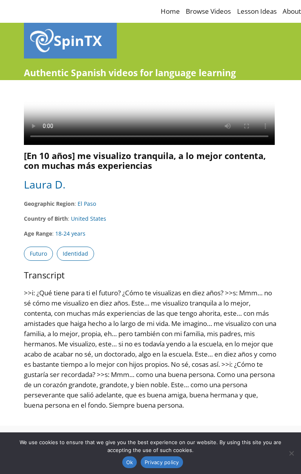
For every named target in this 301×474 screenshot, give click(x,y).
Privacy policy (162, 462)
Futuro (38, 253)
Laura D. (44, 185)
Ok (129, 462)
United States (88, 218)
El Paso (87, 203)
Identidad (75, 253)
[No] (291, 453)
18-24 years (70, 233)
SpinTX (78, 40)
